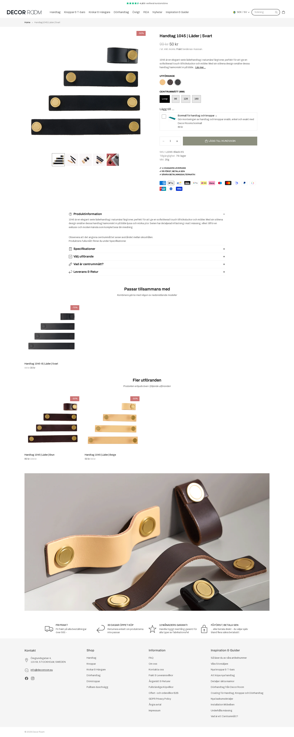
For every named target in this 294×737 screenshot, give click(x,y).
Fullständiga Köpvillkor (161, 687)
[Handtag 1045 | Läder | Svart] (178, 82)
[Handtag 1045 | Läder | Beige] (162, 82)
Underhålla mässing (221, 710)
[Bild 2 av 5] (72, 160)
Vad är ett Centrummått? (224, 716)
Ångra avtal (155, 705)
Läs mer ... (200, 67)
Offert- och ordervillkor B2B (163, 693)
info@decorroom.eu (42, 670)
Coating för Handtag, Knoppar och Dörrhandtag (237, 693)
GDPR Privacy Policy (160, 699)
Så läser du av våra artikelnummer (229, 658)
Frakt (179, 49)
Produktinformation (88, 214)
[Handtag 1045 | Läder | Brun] (170, 82)
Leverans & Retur (86, 271)
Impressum (154, 710)
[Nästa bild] (266, 427)
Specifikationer (84, 248)
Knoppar (91, 664)
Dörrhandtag (94, 675)
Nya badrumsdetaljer (222, 699)
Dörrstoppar (93, 681)
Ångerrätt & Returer (159, 681)
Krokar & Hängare (96, 669)
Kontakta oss (156, 669)
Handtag (91, 658)
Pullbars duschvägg (97, 687)
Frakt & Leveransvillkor (161, 675)
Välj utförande (84, 256)
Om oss (153, 664)
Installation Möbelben (222, 705)
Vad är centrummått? (89, 264)
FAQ (151, 658)
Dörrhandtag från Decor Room (227, 687)
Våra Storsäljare (219, 664)
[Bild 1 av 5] (58, 160)
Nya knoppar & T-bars (223, 669)
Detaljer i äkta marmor (222, 681)
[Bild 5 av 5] (113, 160)
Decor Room (38, 732)
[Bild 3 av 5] (85, 160)
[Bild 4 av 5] (99, 160)
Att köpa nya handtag (223, 675)
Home (27, 22)
